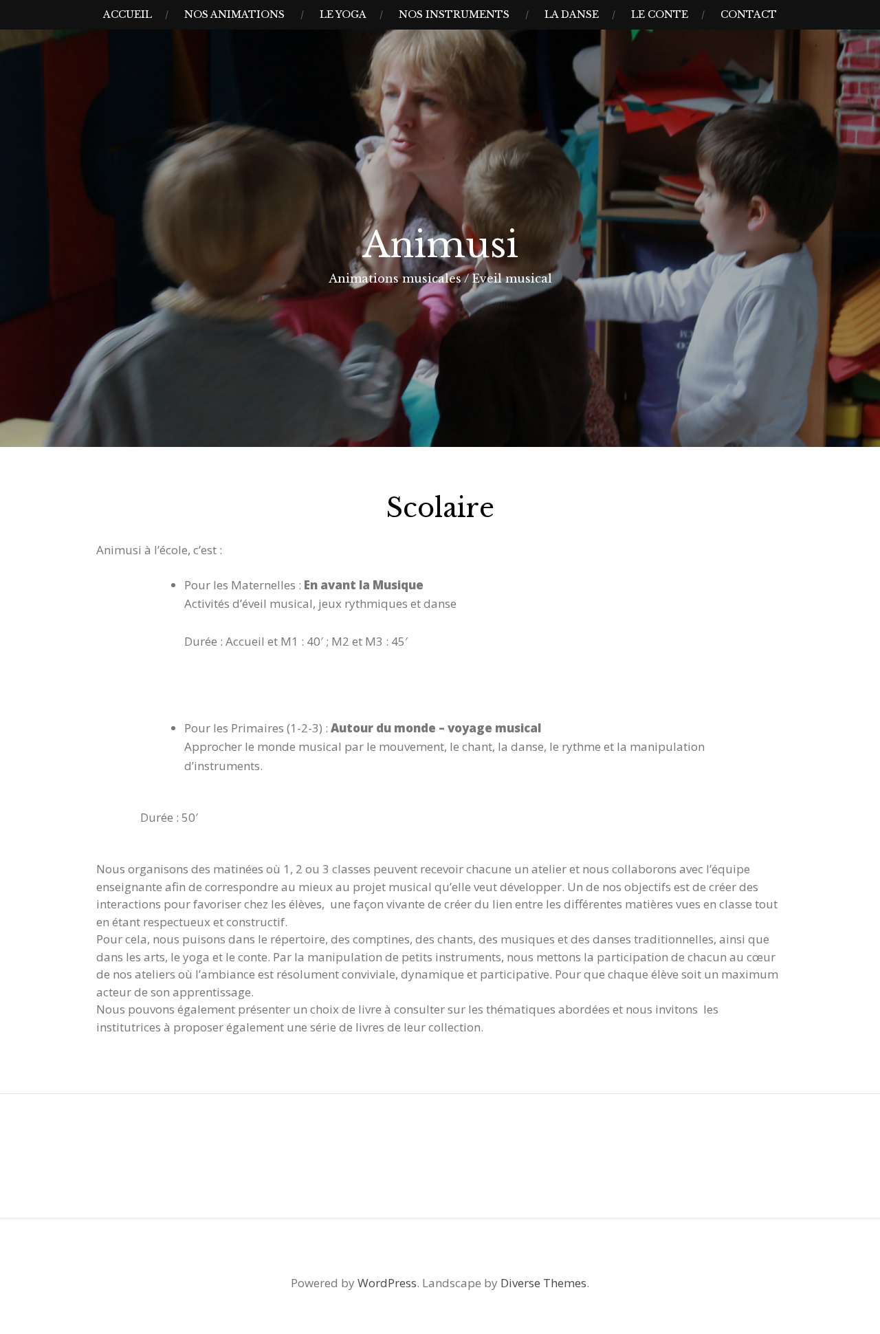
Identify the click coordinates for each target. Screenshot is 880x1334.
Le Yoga (343, 14)
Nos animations (234, 14)
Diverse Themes (543, 1283)
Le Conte (659, 14)
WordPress (387, 1283)
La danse (571, 14)
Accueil (127, 14)
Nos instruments (454, 14)
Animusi (440, 245)
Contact (748, 14)
